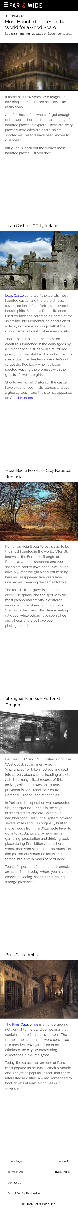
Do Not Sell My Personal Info (25, 1193)
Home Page (15, 1161)
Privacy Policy (62, 1171)
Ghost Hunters (21, 398)
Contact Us (14, 1182)
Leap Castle (14, 295)
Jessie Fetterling (20, 33)
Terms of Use (16, 1171)
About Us (64, 1161)
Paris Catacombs (24, 1024)
